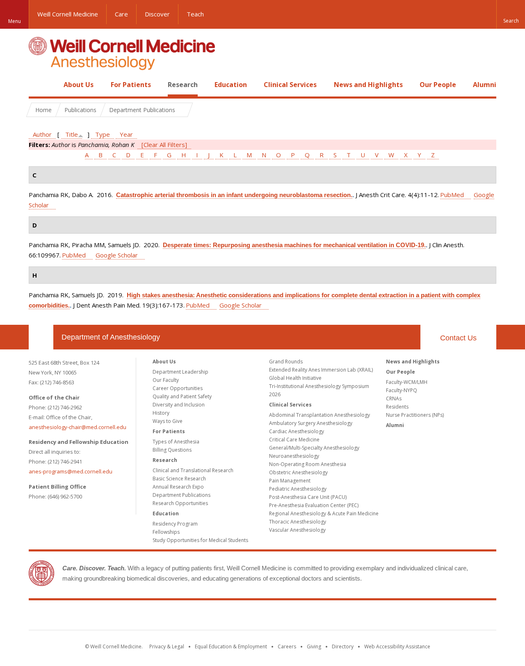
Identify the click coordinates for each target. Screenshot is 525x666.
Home (38, 85)
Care (121, 14)
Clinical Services (290, 84)
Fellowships (166, 531)
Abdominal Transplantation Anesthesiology (319, 414)
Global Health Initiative (295, 377)
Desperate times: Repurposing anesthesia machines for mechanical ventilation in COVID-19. (294, 244)
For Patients (131, 84)
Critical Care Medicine (294, 439)
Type (102, 134)
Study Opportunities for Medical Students (200, 540)
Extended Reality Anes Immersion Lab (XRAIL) (321, 369)
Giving (314, 646)
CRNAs (394, 398)
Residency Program (175, 523)
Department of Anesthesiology (111, 337)
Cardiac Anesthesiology (296, 431)
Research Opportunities (180, 503)
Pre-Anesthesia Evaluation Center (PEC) (313, 505)
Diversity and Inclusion (179, 404)
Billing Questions (172, 449)
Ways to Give (168, 421)
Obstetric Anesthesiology (298, 472)
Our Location (41, 337)
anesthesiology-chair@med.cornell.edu (77, 427)
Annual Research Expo (178, 486)
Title (71, 134)
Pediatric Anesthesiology (297, 488)
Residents (397, 406)
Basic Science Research (179, 478)
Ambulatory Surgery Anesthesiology (310, 423)
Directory (343, 646)
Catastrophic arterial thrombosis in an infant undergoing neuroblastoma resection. (234, 194)
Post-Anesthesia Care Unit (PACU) (308, 497)
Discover (157, 14)
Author (42, 134)
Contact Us (458, 338)
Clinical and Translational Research (193, 470)
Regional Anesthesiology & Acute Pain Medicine (324, 513)
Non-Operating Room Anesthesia (307, 464)
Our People (438, 84)
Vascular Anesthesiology (297, 529)
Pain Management (289, 480)
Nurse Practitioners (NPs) (415, 414)
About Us (79, 84)
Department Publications (181, 494)
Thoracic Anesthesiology (297, 521)
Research (183, 84)
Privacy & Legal (166, 646)
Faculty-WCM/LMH (406, 382)
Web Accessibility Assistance (397, 646)
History (161, 412)
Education (231, 84)
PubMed (452, 195)
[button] (510, 14)
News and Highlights (368, 84)
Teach (195, 14)
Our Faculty (166, 380)
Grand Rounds (286, 361)
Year (126, 134)
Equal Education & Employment (231, 646)
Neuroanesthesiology (294, 455)
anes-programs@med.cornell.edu (70, 471)
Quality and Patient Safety (182, 396)
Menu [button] (14, 21)
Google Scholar (117, 255)
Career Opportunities (178, 388)
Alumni (484, 84)
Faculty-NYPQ (401, 390)
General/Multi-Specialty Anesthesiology (314, 447)
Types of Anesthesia (176, 441)
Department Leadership (180, 371)
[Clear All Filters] (164, 144)
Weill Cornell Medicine (67, 14)
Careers (287, 646)
